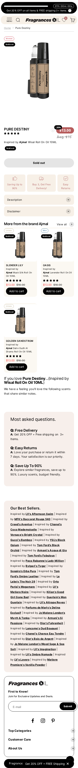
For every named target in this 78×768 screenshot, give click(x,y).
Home (7, 27)
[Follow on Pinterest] (53, 720)
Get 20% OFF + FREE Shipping (45, 763)
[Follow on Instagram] (43, 720)
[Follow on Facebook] (32, 720)
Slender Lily (14, 265)
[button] (12, 133)
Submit (68, 706)
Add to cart (16, 291)
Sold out (39, 162)
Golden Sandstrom (19, 340)
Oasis (47, 265)
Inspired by (31, 513)
